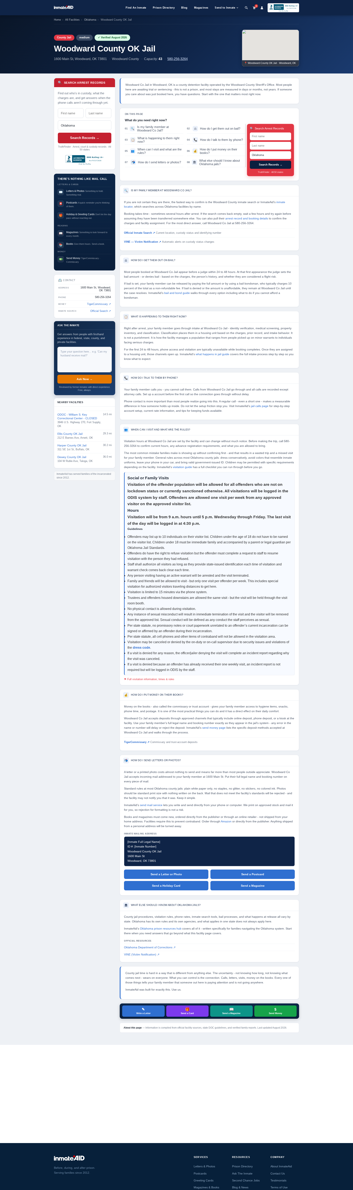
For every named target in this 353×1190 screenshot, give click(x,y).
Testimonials (278, 1180)
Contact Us (277, 1173)
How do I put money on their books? (212, 151)
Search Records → (84, 138)
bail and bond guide (177, 293)
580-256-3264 (177, 59)
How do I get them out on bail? (213, 128)
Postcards (200, 1173)
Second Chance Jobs (246, 1180)
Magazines (201, 7)
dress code (141, 647)
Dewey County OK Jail (71, 457)
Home (57, 19)
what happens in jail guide (212, 354)
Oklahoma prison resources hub (160, 928)
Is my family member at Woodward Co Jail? (147, 128)
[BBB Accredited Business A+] (283, 7)
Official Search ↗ (100, 311)
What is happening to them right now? (152, 139)
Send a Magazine (253, 885)
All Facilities (72, 19)
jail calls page (259, 406)
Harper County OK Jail (71, 445)
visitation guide (182, 467)
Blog (184, 7)
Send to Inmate (225, 7)
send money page (214, 727)
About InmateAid (281, 1166)
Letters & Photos (204, 1166)
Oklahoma (90, 19)
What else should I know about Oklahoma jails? (213, 162)
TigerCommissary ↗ (99, 304)
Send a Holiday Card (166, 885)
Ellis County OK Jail (70, 433)
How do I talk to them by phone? (215, 139)
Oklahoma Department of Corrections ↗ (150, 947)
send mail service (151, 805)
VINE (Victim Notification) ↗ (142, 954)
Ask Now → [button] (85, 379)
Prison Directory (164, 7)
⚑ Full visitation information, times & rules (149, 679)
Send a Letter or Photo (166, 874)
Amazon (226, 821)
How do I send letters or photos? (153, 162)
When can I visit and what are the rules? (153, 151)
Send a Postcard (252, 874)
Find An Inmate (136, 7)
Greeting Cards (203, 1180)
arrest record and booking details (246, 218)
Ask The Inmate (242, 1173)
